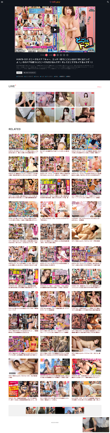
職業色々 (63, 76)
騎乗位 (68, 76)
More (99, 87)
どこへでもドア (29, 76)
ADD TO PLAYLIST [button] (30, 72)
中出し (56, 76)
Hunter (37, 76)
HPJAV (57, 422)
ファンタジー (50, 76)
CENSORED (20, 76)
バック (42, 76)
